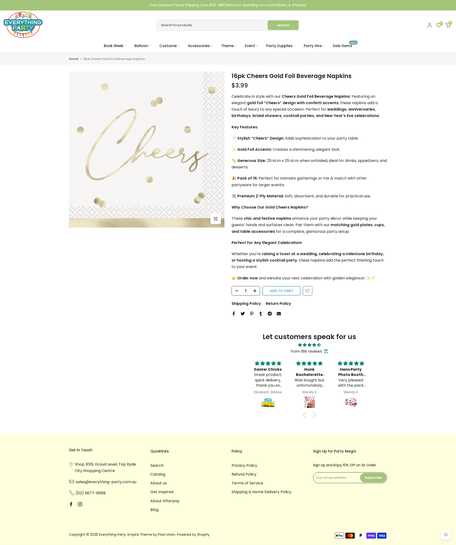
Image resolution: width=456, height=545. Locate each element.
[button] (305, 415)
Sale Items (344, 45)
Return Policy (278, 303)
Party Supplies (279, 45)
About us (158, 483)
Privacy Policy (244, 465)
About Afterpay (165, 501)
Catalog (157, 474)
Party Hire (313, 45)
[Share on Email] (279, 313)
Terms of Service (247, 483)
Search (157, 465)
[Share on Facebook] (234, 313)
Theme (227, 45)
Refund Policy (244, 474)
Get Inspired (161, 492)
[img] (309, 345)
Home (73, 59)
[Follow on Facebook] (71, 504)
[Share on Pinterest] (252, 313)
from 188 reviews (306, 351)
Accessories (199, 45)
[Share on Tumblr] (261, 313)
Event (250, 45)
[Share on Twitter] (243, 313)
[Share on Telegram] (270, 313)
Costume (168, 45)
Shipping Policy (246, 303)
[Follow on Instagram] (80, 504)
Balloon (141, 45)
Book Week (113, 45)
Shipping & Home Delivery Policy (261, 492)
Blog (154, 509)
